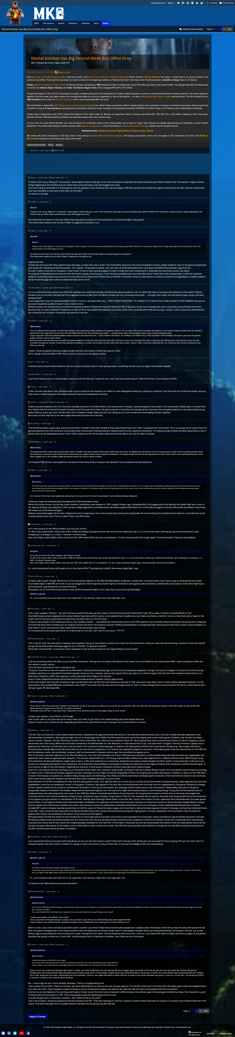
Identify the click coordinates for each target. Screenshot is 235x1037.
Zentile (33, 202)
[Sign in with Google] (188, 3)
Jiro (32, 362)
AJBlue (33, 230)
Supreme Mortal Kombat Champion (106, 135)
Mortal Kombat (152, 77)
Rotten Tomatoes (64, 99)
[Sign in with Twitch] (183, 3)
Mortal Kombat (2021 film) (37, 145)
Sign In (171, 3)
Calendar (86, 23)
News (105, 23)
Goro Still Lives (36, 576)
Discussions (48, 23)
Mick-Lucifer (59, 150)
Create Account (158, 3)
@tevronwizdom (36, 897)
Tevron (33, 402)
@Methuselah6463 (37, 702)
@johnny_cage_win (37, 594)
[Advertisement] (99, 164)
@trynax (33, 207)
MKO (36, 23)
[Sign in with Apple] (197, 3)
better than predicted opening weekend (107, 77)
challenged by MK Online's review (155, 96)
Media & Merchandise (193, 29)
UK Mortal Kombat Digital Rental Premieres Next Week (125, 130)
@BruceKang (35, 447)
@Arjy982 (34, 551)
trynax (33, 177)
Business (59, 145)
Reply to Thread (37, 1016)
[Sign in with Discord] (178, 3)
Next (230, 29)
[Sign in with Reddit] (192, 3)
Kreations (73, 23)
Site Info (210, 1033)
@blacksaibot (35, 326)
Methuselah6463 (37, 639)
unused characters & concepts (135, 126)
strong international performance (50, 77)
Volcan (33, 387)
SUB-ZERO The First (39, 657)
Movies (50, 145)
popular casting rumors (92, 126)
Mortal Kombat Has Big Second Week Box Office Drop (81, 58)
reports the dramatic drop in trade (49, 84)
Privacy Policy (226, 1033)
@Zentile (33, 236)
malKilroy (34, 730)
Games (61, 23)
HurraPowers (36, 524)
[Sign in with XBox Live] (202, 3)
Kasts (96, 23)
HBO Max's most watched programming (73, 105)
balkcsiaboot (36, 287)
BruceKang (35, 423)
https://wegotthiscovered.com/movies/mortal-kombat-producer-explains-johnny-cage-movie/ (79, 679)
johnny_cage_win (37, 545)
